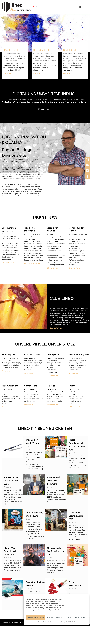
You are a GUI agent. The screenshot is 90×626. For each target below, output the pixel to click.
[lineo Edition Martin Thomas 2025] (12, 447)
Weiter (5, 73)
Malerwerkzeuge (10, 386)
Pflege (72, 386)
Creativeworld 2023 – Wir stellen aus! (56, 551)
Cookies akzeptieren (35, 617)
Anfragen (27, 404)
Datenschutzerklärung (57, 622)
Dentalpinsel (69, 50)
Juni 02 (29, 449)
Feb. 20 (73, 522)
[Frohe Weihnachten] (56, 589)
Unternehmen (9, 228)
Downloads (45, 109)
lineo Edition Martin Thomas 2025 (33, 443)
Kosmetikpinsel (41, 50)
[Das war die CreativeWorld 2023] (56, 520)
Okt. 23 (52, 558)
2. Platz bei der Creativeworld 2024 (11, 480)
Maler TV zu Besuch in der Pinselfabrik (11, 551)
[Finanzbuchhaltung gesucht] (12, 589)
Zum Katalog (12, 34)
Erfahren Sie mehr (8, 263)
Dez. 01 (52, 487)
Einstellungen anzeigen (75, 617)
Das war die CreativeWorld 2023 (76, 515)
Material (51, 386)
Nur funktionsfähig (55, 617)
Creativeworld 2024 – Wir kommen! (54, 480)
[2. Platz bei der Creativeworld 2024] (34, 484)
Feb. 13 (8, 487)
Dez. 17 (73, 453)
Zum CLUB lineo (56, 328)
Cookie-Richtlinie (43, 622)
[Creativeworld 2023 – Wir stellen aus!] (77, 555)
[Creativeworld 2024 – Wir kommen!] (77, 484)
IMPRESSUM (70, 622)
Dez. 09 (8, 558)
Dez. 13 (29, 588)
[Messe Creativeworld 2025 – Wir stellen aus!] (56, 447)
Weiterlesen (6, 371)
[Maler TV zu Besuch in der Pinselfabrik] (34, 555)
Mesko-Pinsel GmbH (20, 622)
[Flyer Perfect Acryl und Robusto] (12, 520)
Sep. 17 (29, 519)
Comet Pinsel (31, 386)
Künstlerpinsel (10, 50)
